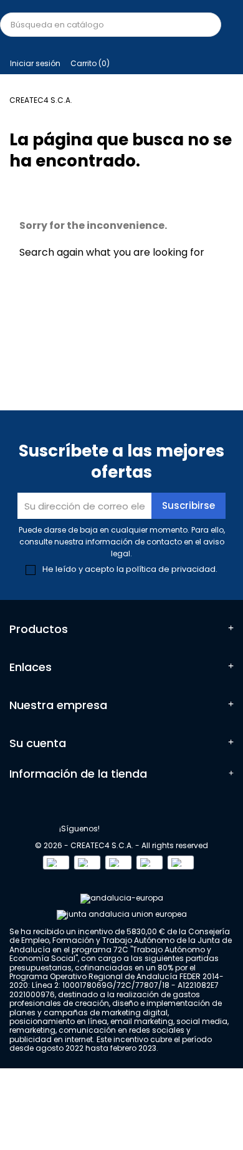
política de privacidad (171, 569)
